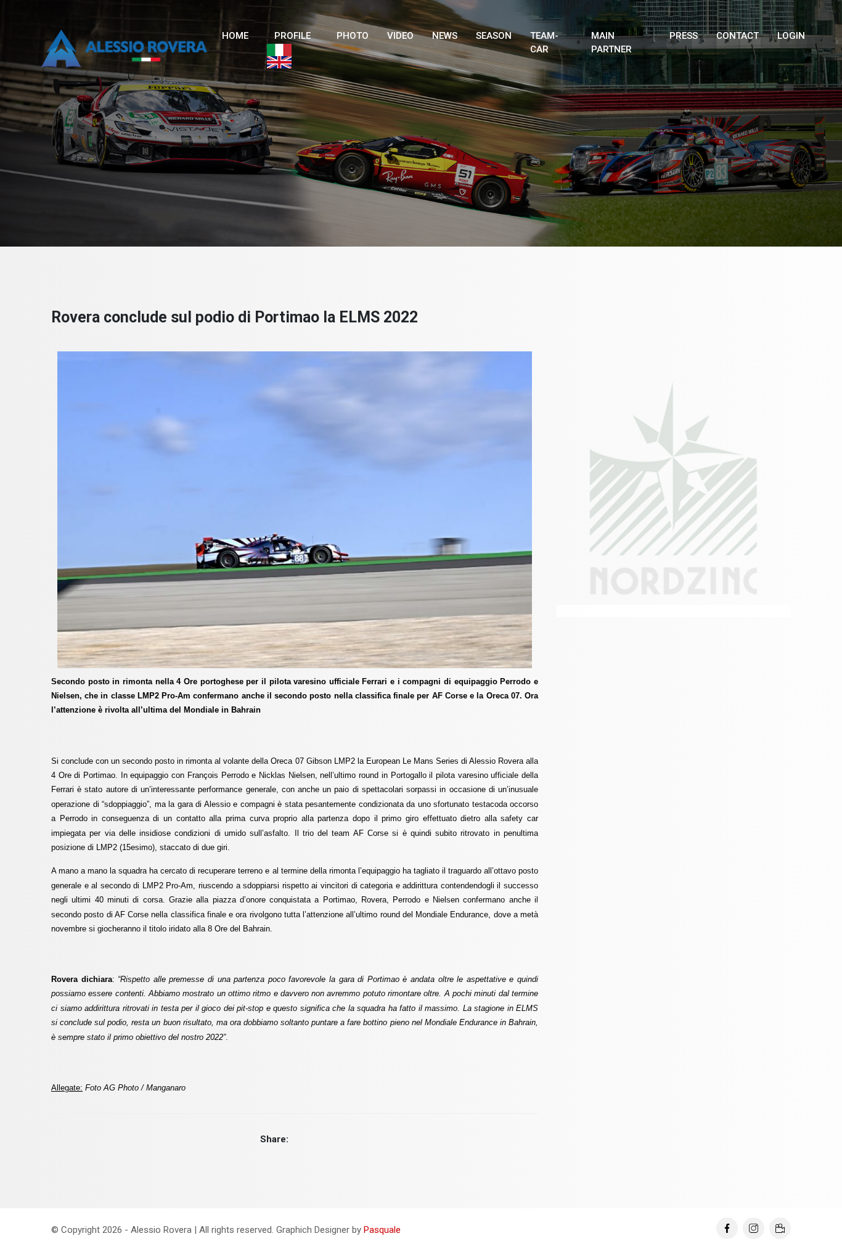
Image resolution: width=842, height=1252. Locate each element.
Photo (353, 35)
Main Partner (611, 42)
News (444, 35)
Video (400, 35)
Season (494, 35)
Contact (737, 35)
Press (683, 35)
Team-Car (544, 42)
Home (235, 35)
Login (791, 35)
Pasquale (382, 1229)
